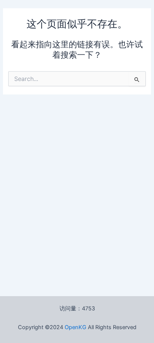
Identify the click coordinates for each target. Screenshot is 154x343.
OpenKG (75, 327)
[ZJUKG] (87, 327)
